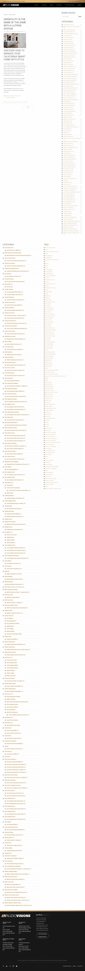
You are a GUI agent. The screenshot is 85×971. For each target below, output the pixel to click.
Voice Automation (67, 219)
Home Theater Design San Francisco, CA (16, 438)
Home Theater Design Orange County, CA (16, 435)
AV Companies (67, 35)
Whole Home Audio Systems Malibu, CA (15, 879)
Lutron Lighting (10, 628)
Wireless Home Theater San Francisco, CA (16, 897)
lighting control (48, 362)
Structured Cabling (68, 207)
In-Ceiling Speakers (49, 344)
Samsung (47, 420)
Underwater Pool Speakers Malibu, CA (15, 858)
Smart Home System (49, 444)
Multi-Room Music (67, 145)
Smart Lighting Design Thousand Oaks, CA (16, 808)
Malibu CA (66, 132)
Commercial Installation (50, 275)
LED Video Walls (67, 113)
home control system (49, 313)
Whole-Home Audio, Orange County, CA (15, 887)
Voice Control (48, 476)
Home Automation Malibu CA (13, 380)
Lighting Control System (69, 119)
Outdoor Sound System (69, 157)
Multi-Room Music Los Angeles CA (14, 602)
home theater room (68, 24)
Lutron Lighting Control (69, 124)
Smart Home (66, 184)
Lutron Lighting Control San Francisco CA (16, 553)
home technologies (49, 322)
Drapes (46, 289)
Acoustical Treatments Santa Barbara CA (16, 266)
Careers (47, 263)
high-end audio (48, 299)
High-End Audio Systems (69, 66)
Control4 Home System (69, 45)
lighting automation (49, 358)
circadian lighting (48, 269)
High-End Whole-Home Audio (13, 725)
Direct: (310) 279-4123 (23, 929)
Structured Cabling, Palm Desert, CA (15, 835)
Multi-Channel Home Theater (70, 141)
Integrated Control (49, 346)
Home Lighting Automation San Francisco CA (17, 401)
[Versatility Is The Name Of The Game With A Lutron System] (15, 40)
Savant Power (10, 286)
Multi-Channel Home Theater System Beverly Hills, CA (19, 255)
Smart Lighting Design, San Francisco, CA (16, 803)
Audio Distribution (49, 255)
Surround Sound (48, 464)
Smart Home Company (50, 436)
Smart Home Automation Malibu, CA (15, 761)
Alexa (46, 249)
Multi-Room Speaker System (70, 147)
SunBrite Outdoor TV (68, 209)
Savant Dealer (67, 176)
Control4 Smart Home (68, 49)
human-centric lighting (50, 342)
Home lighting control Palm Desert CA (15, 406)
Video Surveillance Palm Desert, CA (15, 748)
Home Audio (47, 303)
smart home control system (51, 438)
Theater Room (67, 211)
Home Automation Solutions (70, 76)
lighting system (48, 366)
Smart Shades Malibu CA (12, 824)
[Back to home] (11, 5)
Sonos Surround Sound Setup (70, 205)
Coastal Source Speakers (12, 720)
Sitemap (74, 966)
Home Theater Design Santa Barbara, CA (16, 440)
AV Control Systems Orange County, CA (16, 281)
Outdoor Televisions (49, 410)
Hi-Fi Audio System (68, 60)
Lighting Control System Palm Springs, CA (16, 524)
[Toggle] (81, 24)
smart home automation (50, 434)
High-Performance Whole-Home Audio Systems (17, 701)
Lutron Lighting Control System (70, 126)
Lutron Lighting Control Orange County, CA (16, 550)
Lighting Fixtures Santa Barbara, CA (15, 529)
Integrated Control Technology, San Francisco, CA (18, 464)
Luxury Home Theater (50, 372)
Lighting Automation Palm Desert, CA (15, 516)
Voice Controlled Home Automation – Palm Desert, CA (19, 868)
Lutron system (21, 82)
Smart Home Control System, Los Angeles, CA (17, 777)
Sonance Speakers (11, 542)
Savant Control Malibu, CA (12, 730)
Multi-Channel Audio (49, 390)
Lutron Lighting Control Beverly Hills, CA (16, 547)
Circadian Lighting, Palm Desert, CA (15, 294)
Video (46, 470)
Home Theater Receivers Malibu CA (15, 453)
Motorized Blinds (67, 134)
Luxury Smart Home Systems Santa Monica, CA (19, 490)
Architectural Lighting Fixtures (70, 33)
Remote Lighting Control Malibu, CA (15, 686)
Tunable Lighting (67, 213)
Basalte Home (10, 485)
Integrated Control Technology (70, 99)
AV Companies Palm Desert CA (14, 276)
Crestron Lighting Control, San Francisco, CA (19, 714)
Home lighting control (68, 82)
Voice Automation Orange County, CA (15, 863)
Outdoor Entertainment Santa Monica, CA (16, 644)
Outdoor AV (47, 402)
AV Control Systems (68, 37)
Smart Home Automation (69, 186)
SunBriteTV (47, 462)
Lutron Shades (67, 128)
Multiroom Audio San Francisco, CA (14, 613)
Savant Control (67, 174)
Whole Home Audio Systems (70, 225)
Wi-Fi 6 (46, 486)
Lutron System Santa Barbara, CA (18, 31)
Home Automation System (69, 78)
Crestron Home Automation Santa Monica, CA (17, 328)
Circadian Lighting (67, 41)
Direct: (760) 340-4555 (23, 948)
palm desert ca (48, 414)
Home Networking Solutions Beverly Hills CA (17, 425)
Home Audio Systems (68, 70)
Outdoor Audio (67, 153)
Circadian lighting (49, 271)
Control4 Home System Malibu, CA (14, 305)
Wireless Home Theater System (71, 231)
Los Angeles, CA (67, 123)
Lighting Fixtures (67, 121)
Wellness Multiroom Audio (50, 478)
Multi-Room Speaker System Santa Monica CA (17, 607)
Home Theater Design (68, 91)
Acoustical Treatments (68, 31)
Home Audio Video (49, 307)
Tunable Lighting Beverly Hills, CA (14, 850)
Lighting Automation (68, 115)
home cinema (48, 311)
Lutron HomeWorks (11, 709)
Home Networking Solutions (70, 88)
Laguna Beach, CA (67, 107)
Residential (47, 416)
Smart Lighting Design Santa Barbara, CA (16, 801)
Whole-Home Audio (68, 227)
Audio (46, 253)
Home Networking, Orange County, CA (15, 420)
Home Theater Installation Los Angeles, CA (16, 446)
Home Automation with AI (12, 704)
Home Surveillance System (69, 90)
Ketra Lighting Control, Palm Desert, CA (16, 474)
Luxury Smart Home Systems (13, 487)
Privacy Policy (79, 966)
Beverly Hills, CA (67, 39)
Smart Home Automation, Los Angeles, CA (16, 769)
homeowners (48, 338)
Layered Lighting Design (69, 111)
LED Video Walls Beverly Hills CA (14, 508)
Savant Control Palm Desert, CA (14, 733)
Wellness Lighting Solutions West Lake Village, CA (18, 874)
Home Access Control (68, 68)
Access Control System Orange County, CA (16, 260)
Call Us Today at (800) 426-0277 (75, 1)
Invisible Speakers (49, 348)
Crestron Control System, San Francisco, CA (16, 323)
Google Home (48, 295)
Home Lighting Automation (69, 80)
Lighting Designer (11, 540)
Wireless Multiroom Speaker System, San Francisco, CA (19, 905)
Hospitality (47, 340)
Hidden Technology (68, 64)
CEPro (46, 267)
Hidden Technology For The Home (14, 574)
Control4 (47, 277)
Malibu (46, 378)
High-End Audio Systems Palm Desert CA (16, 365)
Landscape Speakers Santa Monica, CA (15, 498)
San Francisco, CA (67, 168)
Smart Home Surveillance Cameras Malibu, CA (17, 788)
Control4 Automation (68, 43)
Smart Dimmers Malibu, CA (13, 754)
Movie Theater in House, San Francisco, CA (73, 138)
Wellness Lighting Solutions (69, 223)
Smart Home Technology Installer (14, 634)
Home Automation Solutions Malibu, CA (15, 391)
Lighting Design (10, 537)
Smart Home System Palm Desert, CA (15, 793)
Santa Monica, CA (67, 172)
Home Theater (48, 324)
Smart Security (48, 454)
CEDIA (46, 265)
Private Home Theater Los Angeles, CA (15, 681)
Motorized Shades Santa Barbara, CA (15, 584)
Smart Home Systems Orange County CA (16, 795)
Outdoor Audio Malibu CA (12, 639)
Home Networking (67, 86)
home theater (48, 326)
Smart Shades (67, 203)
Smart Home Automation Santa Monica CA (16, 767)
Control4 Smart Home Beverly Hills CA (15, 318)
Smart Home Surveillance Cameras (71, 192)
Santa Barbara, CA (67, 170)
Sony (46, 458)
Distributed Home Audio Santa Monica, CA (16, 339)
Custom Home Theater (69, 55)
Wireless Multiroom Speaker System (71, 232)
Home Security (48, 320)
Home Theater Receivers (69, 95)
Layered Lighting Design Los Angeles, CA (16, 503)
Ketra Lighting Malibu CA (12, 469)
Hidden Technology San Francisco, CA (15, 359)
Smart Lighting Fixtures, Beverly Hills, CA (16, 814)
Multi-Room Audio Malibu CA (13, 597)
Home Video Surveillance (12, 707)
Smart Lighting (48, 448)
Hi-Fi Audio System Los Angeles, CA (15, 349)
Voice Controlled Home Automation (71, 221)
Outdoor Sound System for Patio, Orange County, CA (18, 649)
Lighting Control (67, 117)
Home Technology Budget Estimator (42, 935)
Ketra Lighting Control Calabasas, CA (15, 480)
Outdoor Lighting (10, 673)
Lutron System (7, 31)
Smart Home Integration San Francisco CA (16, 782)
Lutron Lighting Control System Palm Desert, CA (17, 558)
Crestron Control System (69, 51)
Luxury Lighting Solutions (12, 665)
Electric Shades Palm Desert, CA (14, 344)
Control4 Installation (68, 47)
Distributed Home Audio (69, 57)
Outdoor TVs (48, 412)
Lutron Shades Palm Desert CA (13, 563)
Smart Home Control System (70, 188)
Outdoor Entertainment (69, 155)
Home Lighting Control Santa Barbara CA (16, 409)
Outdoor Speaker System (69, 159)
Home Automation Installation (70, 74)
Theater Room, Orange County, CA (14, 845)
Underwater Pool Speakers (69, 217)
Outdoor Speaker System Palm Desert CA (16, 654)
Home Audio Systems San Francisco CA (16, 375)
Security (65, 180)
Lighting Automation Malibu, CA (14, 513)
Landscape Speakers (68, 109)
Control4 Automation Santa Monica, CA (15, 299)
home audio (47, 305)
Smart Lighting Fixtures (69, 199)
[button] (42, 957)
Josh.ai (46, 350)
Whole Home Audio (49, 480)
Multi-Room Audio (67, 143)
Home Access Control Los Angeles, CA (15, 370)
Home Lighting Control (12, 662)
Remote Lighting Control (69, 165)
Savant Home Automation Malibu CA (15, 743)
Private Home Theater (68, 163)
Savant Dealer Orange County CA (14, 738)
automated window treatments (52, 259)
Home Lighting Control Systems (70, 84)
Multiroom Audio (67, 149)
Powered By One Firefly (67, 966)
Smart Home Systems (68, 194)
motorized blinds (48, 384)
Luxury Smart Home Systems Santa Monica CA (55, 376)
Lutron (19, 95)
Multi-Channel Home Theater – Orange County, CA (18, 592)
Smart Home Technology (50, 446)
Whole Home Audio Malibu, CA (13, 884)
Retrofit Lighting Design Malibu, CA (15, 691)
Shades (46, 426)
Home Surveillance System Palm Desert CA (16, 430)
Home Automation (67, 72)
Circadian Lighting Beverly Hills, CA (15, 292)
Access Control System (69, 29)
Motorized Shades (11, 97)
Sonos (46, 456)
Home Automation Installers (13, 623)
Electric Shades (67, 58)
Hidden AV (47, 297)
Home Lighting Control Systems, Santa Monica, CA (18, 414)
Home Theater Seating (50, 336)
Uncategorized (67, 215)
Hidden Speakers (67, 62)
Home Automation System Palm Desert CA (16, 396)
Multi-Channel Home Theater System (72, 26)
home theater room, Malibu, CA (14, 250)
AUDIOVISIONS (48, 257)
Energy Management (11, 620)
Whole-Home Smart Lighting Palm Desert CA (17, 892)
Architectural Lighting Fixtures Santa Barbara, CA (18, 271)
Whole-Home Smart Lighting (70, 229)
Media (46, 380)
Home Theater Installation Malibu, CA (15, 448)
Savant (46, 422)
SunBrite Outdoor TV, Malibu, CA (14, 840)
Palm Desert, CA (67, 161)
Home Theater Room (49, 334)
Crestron (47, 281)
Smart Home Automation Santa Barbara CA (16, 764)
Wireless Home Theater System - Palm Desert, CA (18, 900)
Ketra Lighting (67, 101)
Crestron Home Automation (70, 53)
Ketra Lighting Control (68, 103)
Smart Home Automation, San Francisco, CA (16, 772)
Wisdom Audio (10, 493)
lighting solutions (48, 364)
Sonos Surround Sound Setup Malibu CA (15, 829)
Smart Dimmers (67, 182)
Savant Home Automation (69, 178)
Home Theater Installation (69, 93)
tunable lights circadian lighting (51, 466)
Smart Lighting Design (68, 196)
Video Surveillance (49, 472)
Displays (47, 285)
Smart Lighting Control (12, 95)
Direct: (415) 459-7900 (7, 946)
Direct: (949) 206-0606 (7, 931)
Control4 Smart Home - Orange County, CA (16, 315)
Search (79, 16)
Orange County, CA (68, 151)
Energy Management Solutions (13, 696)
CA (45, 261)
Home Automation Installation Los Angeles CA (17, 386)
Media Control (48, 382)
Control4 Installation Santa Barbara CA (15, 310)
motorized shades (49, 388)
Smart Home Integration (69, 190)
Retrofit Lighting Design (69, 166)
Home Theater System (68, 97)
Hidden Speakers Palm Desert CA (14, 354)
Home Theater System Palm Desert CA (15, 459)
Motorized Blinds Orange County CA (15, 579)
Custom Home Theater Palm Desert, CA (15, 333)
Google (46, 293)
